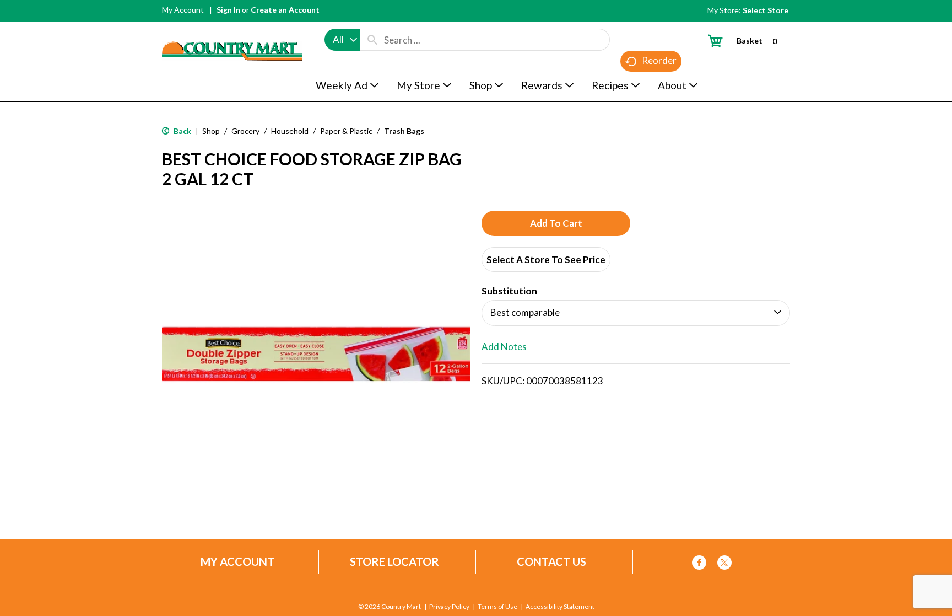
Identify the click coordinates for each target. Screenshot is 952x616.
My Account (183, 9)
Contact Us (551, 561)
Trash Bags (404, 131)
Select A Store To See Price (545, 259)
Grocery (245, 131)
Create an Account (285, 9)
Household (290, 131)
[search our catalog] (372, 40)
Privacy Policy (449, 606)
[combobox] (342, 40)
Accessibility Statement (560, 606)
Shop (211, 131)
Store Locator (394, 561)
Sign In (228, 9)
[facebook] (699, 564)
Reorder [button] (659, 60)
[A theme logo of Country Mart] (232, 30)
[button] (556, 223)
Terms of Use (497, 606)
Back (181, 131)
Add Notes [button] (504, 346)
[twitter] (724, 564)
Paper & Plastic (346, 131)
